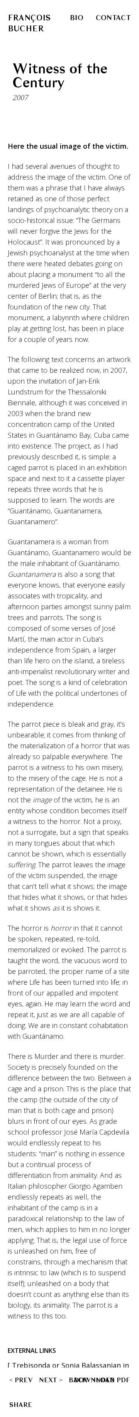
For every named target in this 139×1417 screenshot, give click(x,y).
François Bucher (29, 23)
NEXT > (51, 1380)
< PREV (21, 1380)
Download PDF (102, 1380)
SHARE (20, 1405)
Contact (113, 18)
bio (76, 18)
